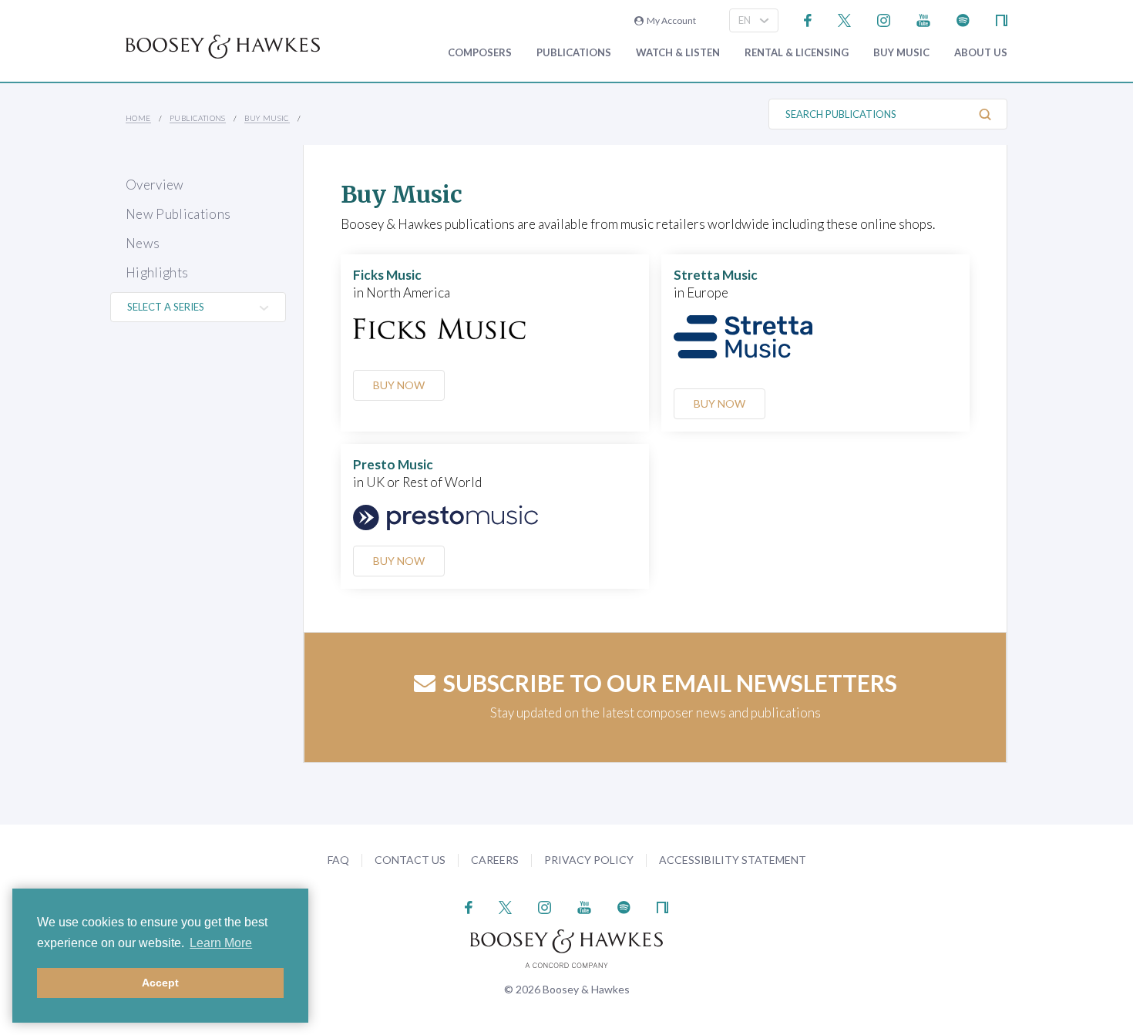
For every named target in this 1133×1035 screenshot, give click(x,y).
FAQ (338, 859)
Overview (155, 184)
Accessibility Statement (732, 859)
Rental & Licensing (797, 53)
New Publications (178, 214)
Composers (480, 53)
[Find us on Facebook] (808, 19)
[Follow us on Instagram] (883, 19)
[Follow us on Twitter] (844, 19)
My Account (670, 20)
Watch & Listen (678, 53)
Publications (573, 53)
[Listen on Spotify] (963, 19)
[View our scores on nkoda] (1001, 19)
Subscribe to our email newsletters (670, 683)
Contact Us (410, 859)
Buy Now (399, 384)
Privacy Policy (589, 859)
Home (138, 118)
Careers (495, 859)
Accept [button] (160, 982)
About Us (980, 53)
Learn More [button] (221, 942)
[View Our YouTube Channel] (923, 19)
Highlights (157, 272)
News (143, 243)
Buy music (901, 53)
